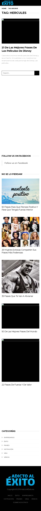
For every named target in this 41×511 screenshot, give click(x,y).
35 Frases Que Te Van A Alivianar (17, 296)
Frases (6, 445)
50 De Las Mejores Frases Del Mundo (19, 331)
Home (4, 8)
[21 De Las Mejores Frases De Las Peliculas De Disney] (20, 31)
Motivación (8, 449)
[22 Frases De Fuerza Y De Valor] (20, 360)
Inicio (10, 495)
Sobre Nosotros (20, 502)
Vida (5, 453)
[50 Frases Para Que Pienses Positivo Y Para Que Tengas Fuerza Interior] (20, 191)
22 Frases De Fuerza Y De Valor (17, 384)
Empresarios (9, 437)
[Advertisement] (19, 114)
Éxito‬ (6, 441)
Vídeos (6, 457)
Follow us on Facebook (16, 156)
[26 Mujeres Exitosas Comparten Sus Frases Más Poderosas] (20, 232)
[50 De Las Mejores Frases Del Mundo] (20, 316)
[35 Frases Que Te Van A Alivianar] (20, 276)
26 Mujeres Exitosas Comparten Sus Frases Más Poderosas (19, 251)
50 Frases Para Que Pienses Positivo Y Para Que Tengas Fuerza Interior (20, 208)
